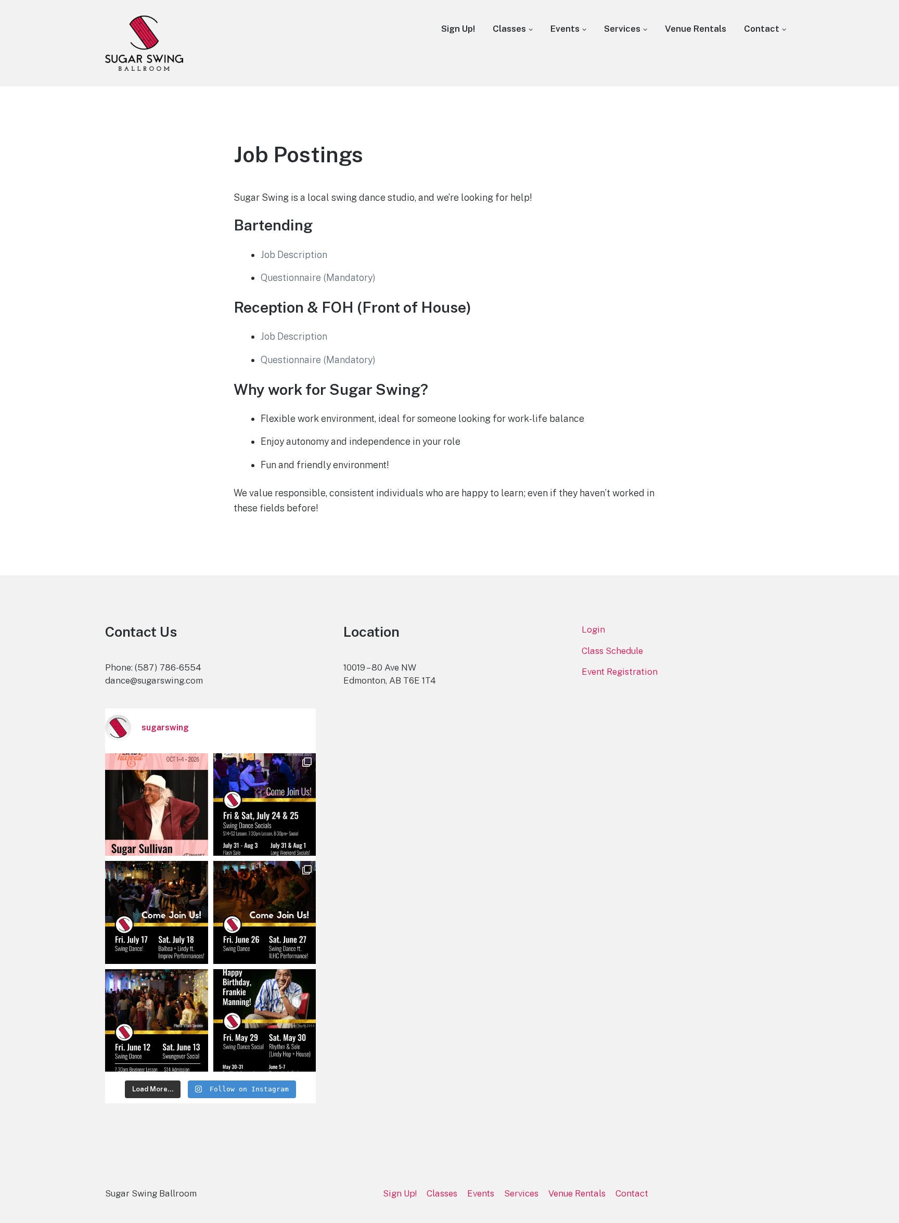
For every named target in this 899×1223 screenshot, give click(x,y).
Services (622, 28)
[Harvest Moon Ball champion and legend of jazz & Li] (156, 804)
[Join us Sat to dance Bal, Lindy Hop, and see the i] (156, 912)
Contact (761, 28)
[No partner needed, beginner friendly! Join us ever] (264, 912)
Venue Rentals (695, 28)
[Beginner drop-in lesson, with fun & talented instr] (264, 1020)
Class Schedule (612, 651)
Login (593, 629)
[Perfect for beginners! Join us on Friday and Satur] (156, 1020)
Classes (509, 28)
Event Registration (620, 671)
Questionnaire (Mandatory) (318, 277)
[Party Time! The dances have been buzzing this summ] (264, 804)
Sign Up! (458, 28)
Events (565, 28)
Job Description (294, 254)
